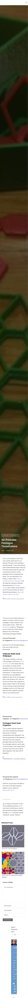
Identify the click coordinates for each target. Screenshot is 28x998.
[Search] (15, 934)
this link (10, 813)
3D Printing (5, 535)
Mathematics (14, 535)
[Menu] (25, 2)
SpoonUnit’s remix (8, 790)
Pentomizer (6, 627)
